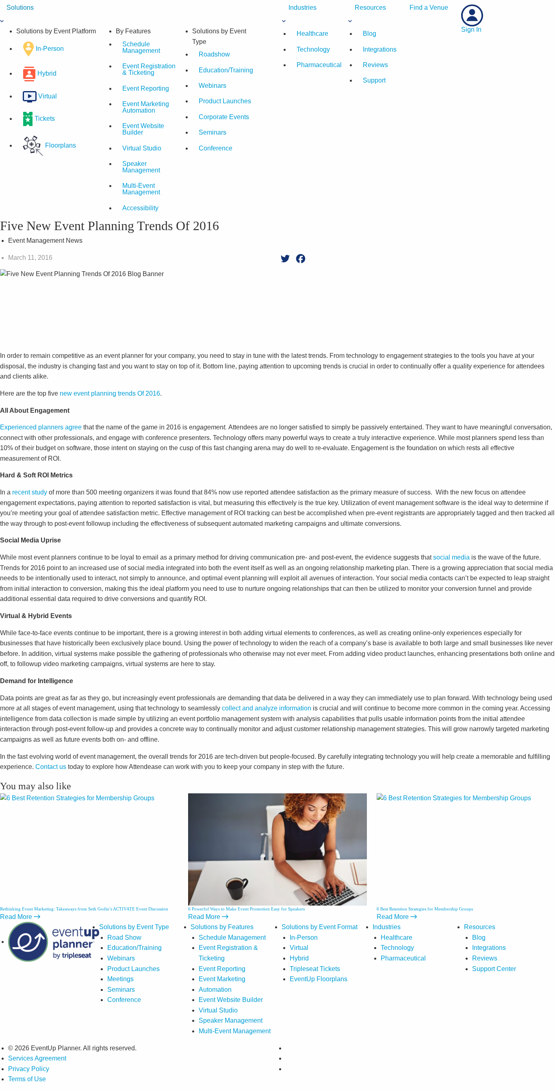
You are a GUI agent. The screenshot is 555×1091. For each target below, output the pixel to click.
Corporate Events (224, 116)
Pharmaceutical (403, 958)
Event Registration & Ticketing (149, 69)
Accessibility (140, 208)
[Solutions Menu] (2, 20)
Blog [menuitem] (369, 33)
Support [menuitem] (374, 80)
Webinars (212, 85)
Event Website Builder (143, 129)
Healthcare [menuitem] (312, 33)
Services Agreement (37, 1058)
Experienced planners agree (41, 427)
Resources (479, 926)
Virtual (299, 947)
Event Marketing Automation (145, 107)
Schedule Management (141, 47)
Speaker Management (141, 167)
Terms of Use (27, 1079)
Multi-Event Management (141, 189)
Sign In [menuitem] (471, 29)
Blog (479, 937)
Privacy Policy (28, 1068)
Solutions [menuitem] (20, 7)
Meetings (120, 979)
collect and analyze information (266, 708)
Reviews (484, 958)
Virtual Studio (141, 148)
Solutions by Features (222, 926)
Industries (387, 926)
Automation (215, 989)
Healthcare (396, 937)
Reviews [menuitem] (375, 64)
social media (451, 557)
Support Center (494, 968)
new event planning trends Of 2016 (110, 393)
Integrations (489, 947)
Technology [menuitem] (313, 49)
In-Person (304, 937)
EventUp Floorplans (318, 979)
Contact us (50, 766)
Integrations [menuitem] (380, 49)
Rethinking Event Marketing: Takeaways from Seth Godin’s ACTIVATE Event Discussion (84, 908)
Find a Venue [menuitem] (429, 7)
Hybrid (299, 958)
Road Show (124, 937)
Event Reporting (145, 88)
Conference (215, 148)
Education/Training (226, 70)
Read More (17, 916)
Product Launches (225, 101)
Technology (397, 947)
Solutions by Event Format (320, 926)
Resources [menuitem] (370, 7)
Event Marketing (222, 979)
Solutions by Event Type (134, 926)
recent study (29, 492)
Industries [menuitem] (302, 7)
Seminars (212, 132)
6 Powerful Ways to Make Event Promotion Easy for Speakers (246, 908)
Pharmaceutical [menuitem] (319, 64)
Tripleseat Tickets (315, 968)
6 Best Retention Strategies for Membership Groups (425, 908)
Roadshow (214, 54)
